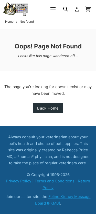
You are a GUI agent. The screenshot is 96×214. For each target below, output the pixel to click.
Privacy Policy (18, 181)
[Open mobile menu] (53, 9)
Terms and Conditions (54, 181)
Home (9, 21)
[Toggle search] (65, 9)
